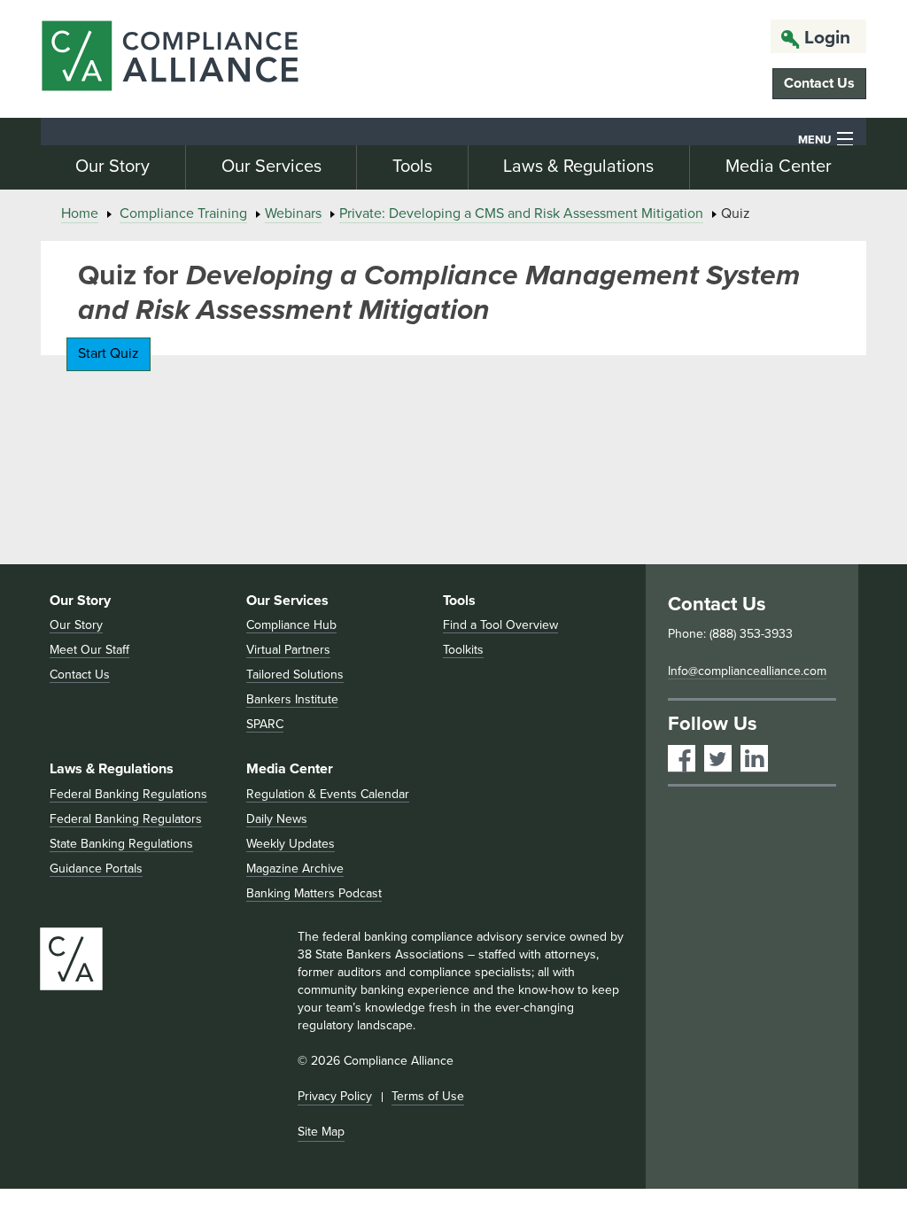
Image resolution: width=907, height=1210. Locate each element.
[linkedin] (754, 758)
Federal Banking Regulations (128, 794)
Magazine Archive (295, 868)
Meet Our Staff (89, 649)
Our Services (271, 166)
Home (79, 213)
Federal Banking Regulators (126, 818)
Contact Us (819, 83)
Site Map (321, 1131)
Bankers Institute (292, 699)
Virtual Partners (288, 649)
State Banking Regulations (121, 843)
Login (827, 38)
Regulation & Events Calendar (327, 794)
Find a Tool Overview (500, 624)
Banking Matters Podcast (314, 893)
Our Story (112, 166)
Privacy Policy (335, 1096)
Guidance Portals (96, 868)
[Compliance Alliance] (169, 59)
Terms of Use (427, 1096)
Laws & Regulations (578, 166)
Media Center (778, 166)
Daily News (276, 818)
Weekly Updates (290, 843)
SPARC (264, 724)
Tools (412, 166)
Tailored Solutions (295, 674)
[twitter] (718, 758)
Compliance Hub (291, 624)
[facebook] (681, 758)
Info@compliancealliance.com (747, 671)
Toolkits (463, 649)
